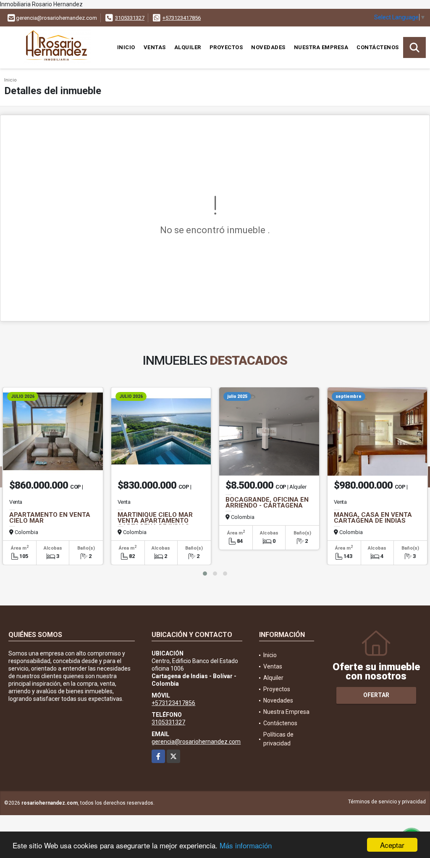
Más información (246, 845)
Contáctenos (378, 47)
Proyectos (226, 47)
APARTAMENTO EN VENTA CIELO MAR (49, 517)
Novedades (268, 47)
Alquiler (187, 47)
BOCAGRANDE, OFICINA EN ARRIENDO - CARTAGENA (267, 502)
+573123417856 (182, 18)
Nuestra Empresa (321, 47)
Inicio (126, 47)
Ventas (155, 47)
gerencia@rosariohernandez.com (196, 741)
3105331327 (129, 18)
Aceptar (392, 845)
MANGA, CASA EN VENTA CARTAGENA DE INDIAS (373, 517)
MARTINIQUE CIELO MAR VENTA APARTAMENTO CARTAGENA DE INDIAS (155, 520)
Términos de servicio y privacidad (387, 802)
